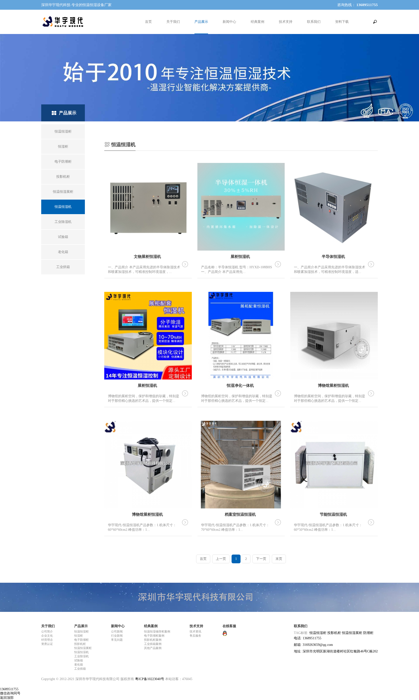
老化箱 (78, 664)
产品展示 (201, 22)
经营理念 (47, 639)
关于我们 (173, 22)
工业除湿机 (81, 656)
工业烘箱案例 (152, 644)
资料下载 (342, 22)
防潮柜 (368, 633)
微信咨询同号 (10, 693)
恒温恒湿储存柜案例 (157, 631)
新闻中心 (229, 22)
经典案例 (257, 22)
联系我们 (314, 22)
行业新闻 (117, 635)
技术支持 (285, 22)
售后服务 (195, 635)
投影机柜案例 (152, 639)
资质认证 (47, 644)
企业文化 (47, 635)
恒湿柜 (78, 635)
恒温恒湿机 (81, 652)
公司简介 (47, 631)
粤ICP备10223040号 (149, 679)
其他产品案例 (152, 648)
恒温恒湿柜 (81, 631)
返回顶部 (7, 698)
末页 (278, 559)
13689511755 (9, 689)
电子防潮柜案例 (154, 635)
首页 (148, 22)
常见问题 (117, 639)
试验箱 (78, 660)
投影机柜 (80, 644)
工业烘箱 (80, 668)
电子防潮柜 (81, 639)
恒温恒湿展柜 (83, 648)
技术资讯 (195, 631)
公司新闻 (117, 631)
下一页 (261, 559)
